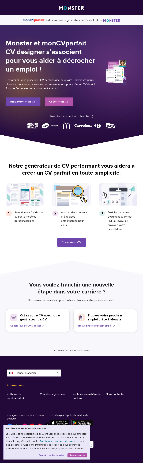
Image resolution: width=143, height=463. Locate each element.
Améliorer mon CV (23, 101)
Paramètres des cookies (51, 455)
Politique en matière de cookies (59, 441)
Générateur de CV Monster (25, 325)
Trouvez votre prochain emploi (95, 325)
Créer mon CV (59, 101)
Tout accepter (77, 455)
